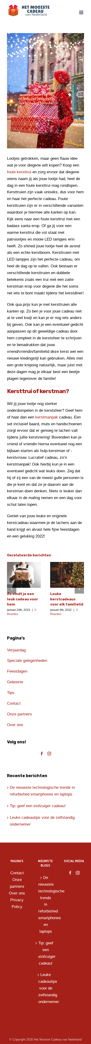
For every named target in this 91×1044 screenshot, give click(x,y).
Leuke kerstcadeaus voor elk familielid (66, 599)
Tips (10, 692)
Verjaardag (16, 650)
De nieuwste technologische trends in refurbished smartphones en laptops (45, 904)
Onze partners (19, 714)
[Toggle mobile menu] (81, 12)
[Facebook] (42, 753)
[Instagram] (49, 753)
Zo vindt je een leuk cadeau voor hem (22, 599)
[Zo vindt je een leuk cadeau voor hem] (24, 575)
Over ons (15, 725)
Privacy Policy (17, 903)
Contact (14, 703)
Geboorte (15, 682)
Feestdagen (17, 671)
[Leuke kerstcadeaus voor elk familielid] (67, 575)
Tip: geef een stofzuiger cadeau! (38, 806)
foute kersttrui (19, 172)
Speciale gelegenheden (27, 660)
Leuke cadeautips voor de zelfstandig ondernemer (45, 988)
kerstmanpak (46, 417)
